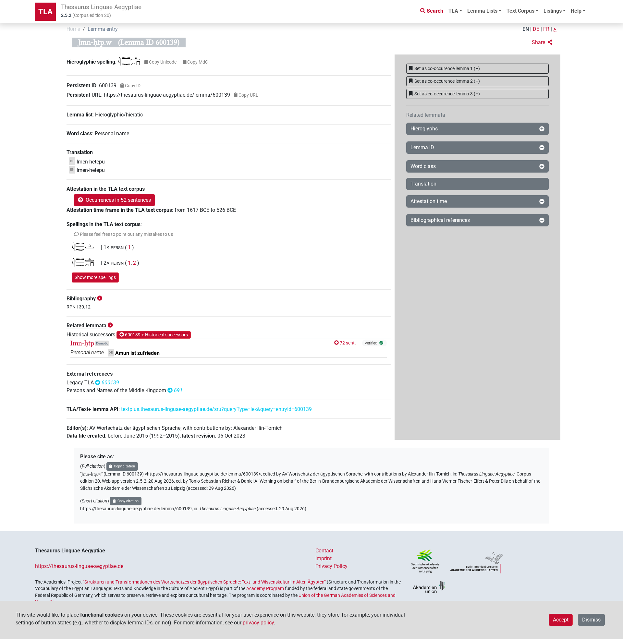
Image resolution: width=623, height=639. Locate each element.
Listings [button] (553, 11)
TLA (45, 11)
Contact (324, 551)
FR (546, 29)
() (447, 68)
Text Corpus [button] (520, 11)
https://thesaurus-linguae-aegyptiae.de (79, 566)
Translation (423, 184)
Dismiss (591, 620)
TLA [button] (453, 11)
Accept (560, 620)
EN (525, 29)
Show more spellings (95, 277)
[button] (542, 42)
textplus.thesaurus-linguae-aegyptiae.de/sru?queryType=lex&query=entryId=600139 (216, 409)
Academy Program (265, 588)
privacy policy (258, 623)
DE (536, 29)
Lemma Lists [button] (482, 11)
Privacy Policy (331, 566)
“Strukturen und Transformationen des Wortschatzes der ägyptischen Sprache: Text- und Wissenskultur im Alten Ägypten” (204, 582)
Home (73, 29)
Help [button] (576, 11)
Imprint (323, 558)
